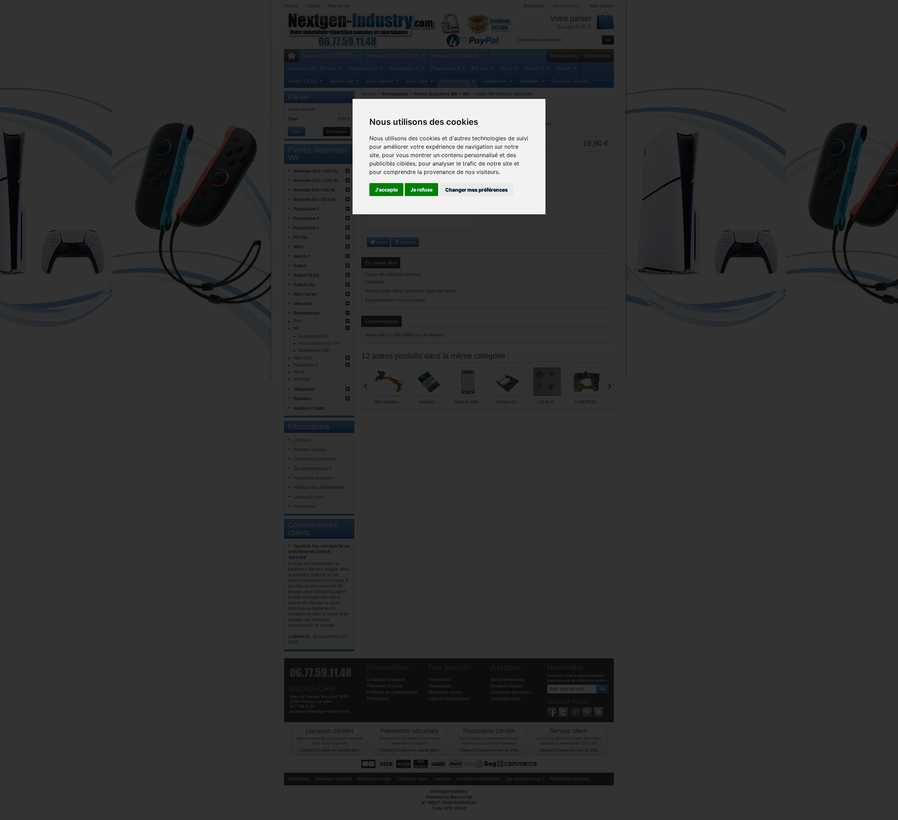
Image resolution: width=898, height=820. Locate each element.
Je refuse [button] (421, 190)
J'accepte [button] (386, 190)
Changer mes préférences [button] (476, 190)
